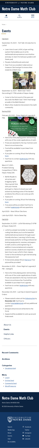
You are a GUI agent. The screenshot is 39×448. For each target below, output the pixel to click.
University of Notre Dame (19, 2)
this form (28, 260)
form (7, 156)
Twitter (27, 430)
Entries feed (9, 380)
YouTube (27, 436)
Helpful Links (9, 334)
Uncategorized (10, 368)
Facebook (28, 427)
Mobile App (11, 430)
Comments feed (11, 383)
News (9, 433)
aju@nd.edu (24, 159)
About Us (7, 325)
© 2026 (4, 406)
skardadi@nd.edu (17, 303)
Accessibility (12, 442)
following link (30, 298)
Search (19, 17)
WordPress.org (10, 386)
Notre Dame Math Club (18, 9)
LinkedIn (27, 439)
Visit (9, 439)
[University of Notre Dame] (19, 419)
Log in (7, 378)
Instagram (28, 433)
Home (6, 17)
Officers (7, 339)
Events (6, 329)
